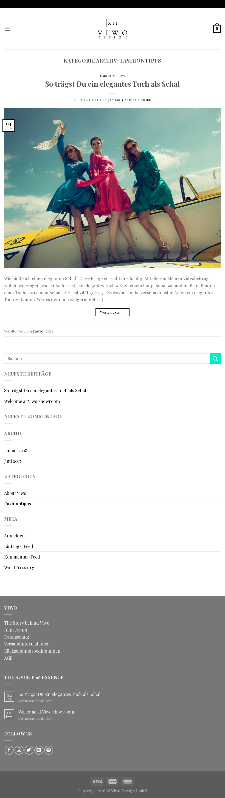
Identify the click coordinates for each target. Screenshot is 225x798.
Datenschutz (16, 637)
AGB (8, 658)
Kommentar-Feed (22, 557)
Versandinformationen (27, 644)
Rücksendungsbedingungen (32, 651)
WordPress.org (19, 567)
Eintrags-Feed (18, 546)
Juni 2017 (12, 461)
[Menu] (7, 28)
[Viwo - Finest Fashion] (112, 28)
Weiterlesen (112, 312)
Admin (146, 100)
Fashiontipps (112, 76)
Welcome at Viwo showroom (32, 401)
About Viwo (15, 493)
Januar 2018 (15, 450)
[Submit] (215, 358)
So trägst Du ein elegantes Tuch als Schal (112, 83)
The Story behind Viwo (26, 623)
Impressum (15, 630)
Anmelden (14, 535)
